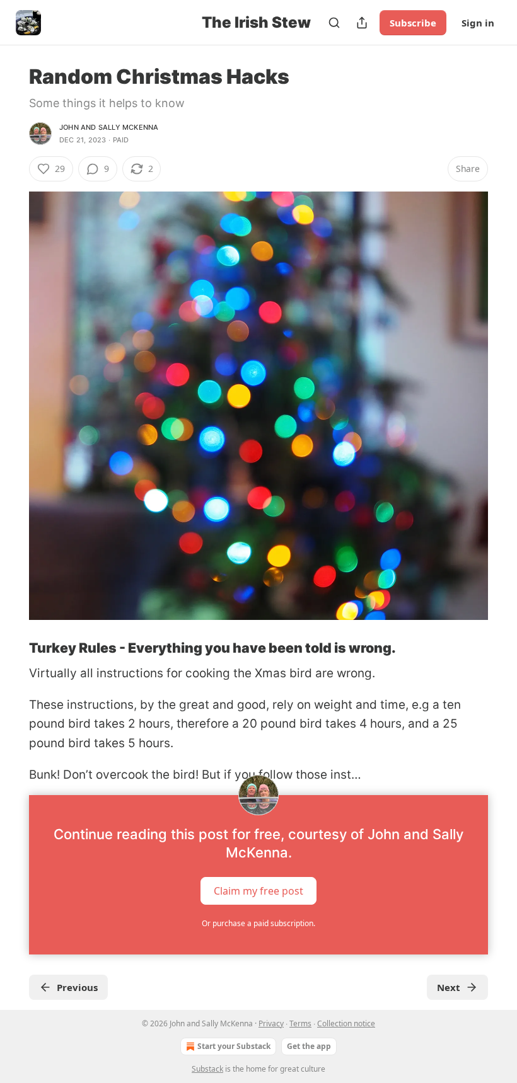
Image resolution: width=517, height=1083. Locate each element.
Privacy (271, 1023)
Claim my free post (258, 890)
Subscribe (413, 22)
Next (448, 987)
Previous (77, 987)
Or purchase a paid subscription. (258, 923)
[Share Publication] (362, 22)
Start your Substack (233, 1046)
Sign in (478, 22)
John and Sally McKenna (108, 127)
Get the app (309, 1046)
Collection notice (346, 1023)
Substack (207, 1068)
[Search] (334, 22)
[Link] (11, 648)
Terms (300, 1023)
